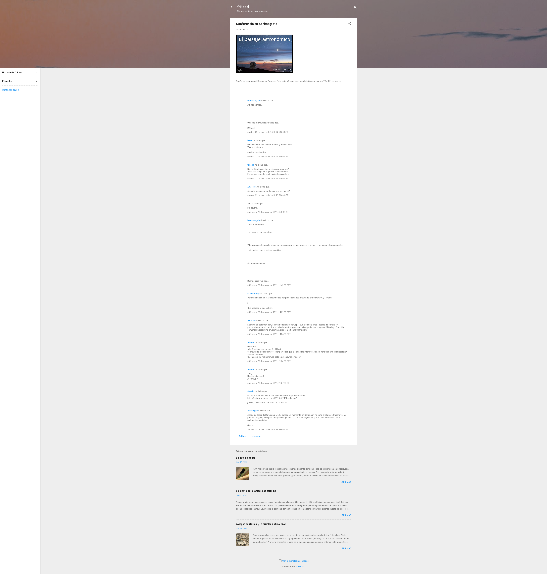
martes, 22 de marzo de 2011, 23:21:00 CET (267, 156)
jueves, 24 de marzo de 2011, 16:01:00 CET (267, 402)
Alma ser (251, 320)
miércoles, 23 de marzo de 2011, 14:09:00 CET (269, 312)
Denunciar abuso (10, 89)
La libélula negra (245, 457)
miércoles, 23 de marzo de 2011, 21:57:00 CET (269, 383)
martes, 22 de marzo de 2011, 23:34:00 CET (267, 178)
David (249, 140)
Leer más (346, 482)
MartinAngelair (254, 100)
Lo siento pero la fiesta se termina (256, 490)
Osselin (250, 391)
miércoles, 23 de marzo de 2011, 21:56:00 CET (269, 361)
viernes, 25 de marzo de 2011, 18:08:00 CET (267, 429)
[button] (349, 24)
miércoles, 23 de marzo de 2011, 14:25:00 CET (269, 334)
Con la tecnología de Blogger (295, 561)
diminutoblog (253, 293)
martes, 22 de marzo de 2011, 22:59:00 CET (267, 132)
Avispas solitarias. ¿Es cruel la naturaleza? (261, 524)
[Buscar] (355, 7)
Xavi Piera (252, 187)
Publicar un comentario (250, 436)
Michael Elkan (300, 566)
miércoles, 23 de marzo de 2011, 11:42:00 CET (269, 285)
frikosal (243, 7)
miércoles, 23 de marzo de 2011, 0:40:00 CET (268, 212)
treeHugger (252, 410)
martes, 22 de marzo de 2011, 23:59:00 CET (267, 195)
